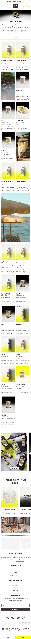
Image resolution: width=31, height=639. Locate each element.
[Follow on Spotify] (18, 617)
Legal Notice (15, 590)
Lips (2, 324)
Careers (15, 572)
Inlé (2, 262)
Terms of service (15, 588)
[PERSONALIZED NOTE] (9, 497)
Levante (18, 294)
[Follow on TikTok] (13, 617)
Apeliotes (19, 90)
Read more (13, 513)
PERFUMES (14, 468)
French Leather (6, 181)
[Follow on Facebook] (23, 617)
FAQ (15, 569)
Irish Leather (5, 294)
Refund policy (15, 585)
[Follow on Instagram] (7, 617)
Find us (15, 570)
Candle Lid (19, 120)
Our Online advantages (15, 575)
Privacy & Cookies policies (15, 587)
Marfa (3, 354)
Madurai (19, 324)
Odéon (3, 385)
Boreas (3, 120)
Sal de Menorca (21, 385)
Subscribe (15, 609)
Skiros (3, 415)
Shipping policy (15, 583)
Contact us (15, 574)
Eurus (3, 151)
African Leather (6, 60)
